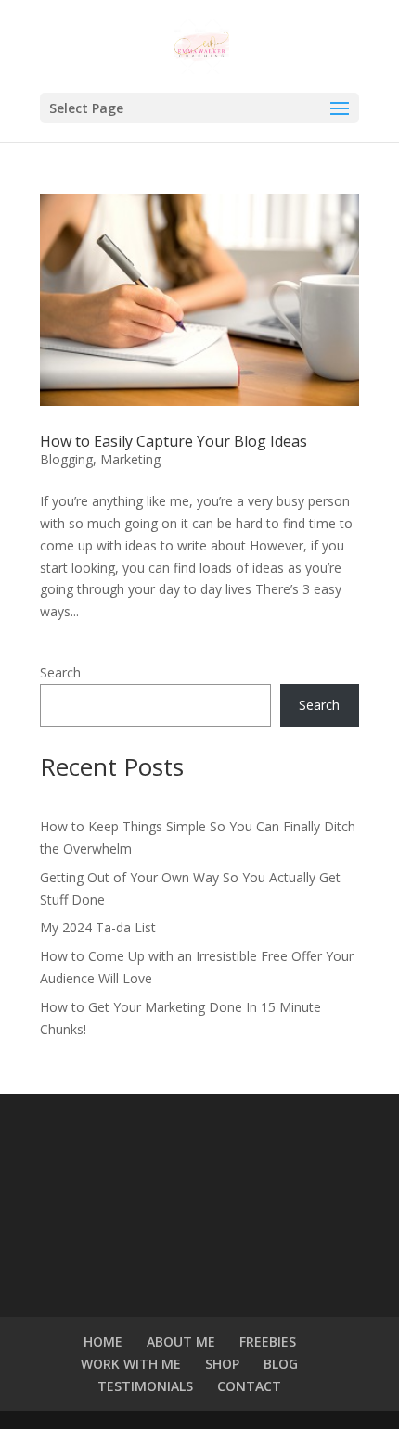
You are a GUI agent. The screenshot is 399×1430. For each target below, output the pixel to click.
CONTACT (249, 1386)
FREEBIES (267, 1341)
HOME (103, 1341)
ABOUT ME (181, 1341)
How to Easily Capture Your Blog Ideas (173, 441)
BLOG (281, 1364)
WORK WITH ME (131, 1364)
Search (60, 672)
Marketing (130, 459)
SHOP (222, 1364)
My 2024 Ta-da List (98, 927)
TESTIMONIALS (145, 1386)
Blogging (66, 459)
